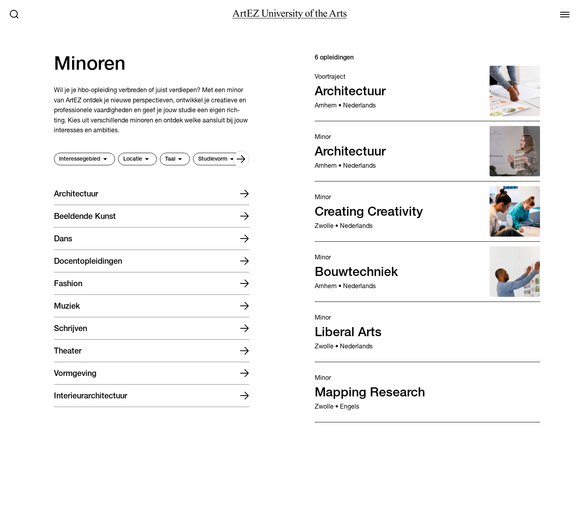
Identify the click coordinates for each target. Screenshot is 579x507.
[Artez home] (289, 14)
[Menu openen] (565, 14)
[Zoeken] (14, 14)
